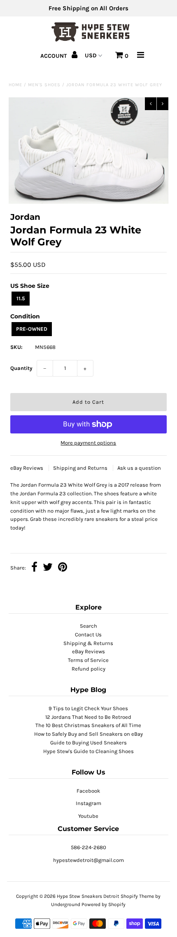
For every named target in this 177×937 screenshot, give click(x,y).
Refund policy (88, 669)
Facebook (88, 791)
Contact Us (88, 634)
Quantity (21, 368)
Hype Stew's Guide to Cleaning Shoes (88, 751)
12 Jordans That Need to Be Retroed (88, 717)
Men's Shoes (44, 84)
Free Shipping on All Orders (88, 8)
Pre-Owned (31, 329)
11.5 (20, 298)
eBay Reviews (27, 468)
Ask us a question (139, 468)
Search (88, 626)
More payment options (88, 443)
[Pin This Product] (62, 568)
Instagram (88, 803)
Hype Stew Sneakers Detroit (88, 896)
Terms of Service (88, 660)
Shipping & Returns (88, 643)
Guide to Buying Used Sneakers (88, 742)
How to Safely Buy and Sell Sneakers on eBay (88, 734)
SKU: (16, 347)
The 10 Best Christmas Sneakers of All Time (88, 725)
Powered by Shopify (104, 904)
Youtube (88, 816)
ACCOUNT (54, 55)
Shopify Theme (137, 896)
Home (15, 84)
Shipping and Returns (81, 468)
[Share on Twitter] (48, 568)
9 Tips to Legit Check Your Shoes (88, 708)
